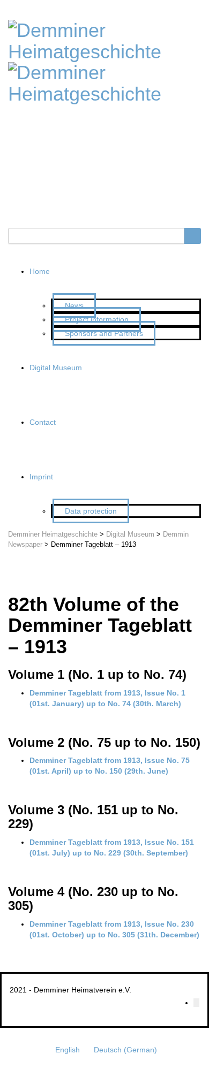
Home (39, 271)
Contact (42, 422)
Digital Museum (55, 367)
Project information (97, 319)
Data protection (91, 511)
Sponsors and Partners (104, 333)
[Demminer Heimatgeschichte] (104, 39)
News (74, 305)
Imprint (41, 476)
